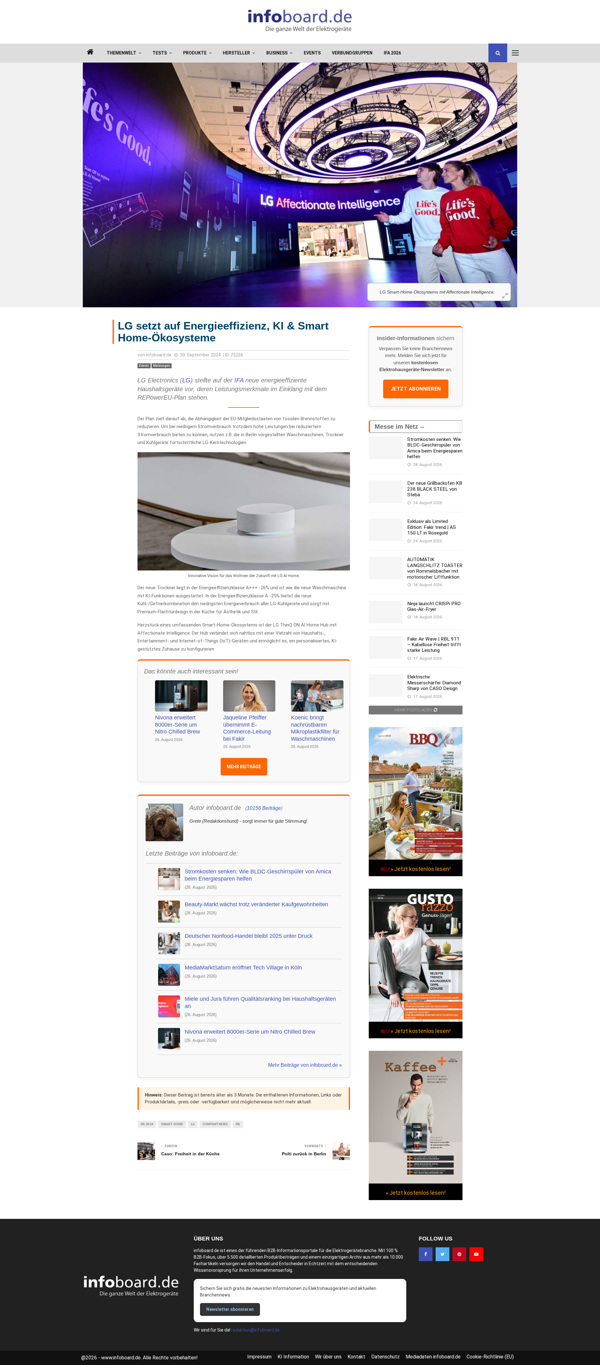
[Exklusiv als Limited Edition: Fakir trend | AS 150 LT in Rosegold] (385, 530)
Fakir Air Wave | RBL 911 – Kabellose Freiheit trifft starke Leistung (434, 644)
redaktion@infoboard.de (255, 1329)
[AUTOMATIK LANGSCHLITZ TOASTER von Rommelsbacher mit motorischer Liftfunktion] (385, 568)
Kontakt (356, 1357)
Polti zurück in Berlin (304, 1153)
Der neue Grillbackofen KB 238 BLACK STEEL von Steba (434, 489)
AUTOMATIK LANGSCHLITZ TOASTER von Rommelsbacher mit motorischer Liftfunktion (434, 568)
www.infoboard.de (121, 1358)
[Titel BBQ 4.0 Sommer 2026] (415, 858)
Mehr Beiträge (244, 766)
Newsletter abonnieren (230, 1309)
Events (312, 52)
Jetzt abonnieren (416, 389)
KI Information (293, 1357)
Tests (159, 52)
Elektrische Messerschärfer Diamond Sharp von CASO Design (434, 682)
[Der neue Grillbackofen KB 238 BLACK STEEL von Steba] (385, 491)
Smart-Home (172, 1124)
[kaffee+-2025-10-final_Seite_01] (415, 1181)
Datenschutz (385, 1357)
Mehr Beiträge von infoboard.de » (305, 1065)
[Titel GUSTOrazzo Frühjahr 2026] (415, 1020)
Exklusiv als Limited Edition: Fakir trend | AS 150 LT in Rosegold (431, 527)
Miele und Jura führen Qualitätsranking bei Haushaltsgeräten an (260, 1002)
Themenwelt (121, 52)
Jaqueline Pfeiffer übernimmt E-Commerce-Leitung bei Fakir (247, 728)
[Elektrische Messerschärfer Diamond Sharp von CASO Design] (385, 685)
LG (186, 380)
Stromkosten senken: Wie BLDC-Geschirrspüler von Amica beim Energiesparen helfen (258, 875)
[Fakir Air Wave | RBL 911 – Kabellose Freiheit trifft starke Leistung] (385, 647)
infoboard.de (158, 354)
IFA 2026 (392, 52)
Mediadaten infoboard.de (433, 1357)
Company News (215, 1124)
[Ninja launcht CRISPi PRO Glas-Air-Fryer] (385, 612)
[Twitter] (442, 1254)
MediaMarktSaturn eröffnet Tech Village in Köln (243, 967)
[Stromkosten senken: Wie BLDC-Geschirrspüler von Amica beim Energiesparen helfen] (385, 448)
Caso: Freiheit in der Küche (190, 1153)
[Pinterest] (459, 1254)
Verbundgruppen (352, 52)
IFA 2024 (147, 1124)
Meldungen (161, 365)
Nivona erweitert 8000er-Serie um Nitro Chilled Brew (177, 724)
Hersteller (236, 52)
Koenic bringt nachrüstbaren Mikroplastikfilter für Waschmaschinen (315, 728)
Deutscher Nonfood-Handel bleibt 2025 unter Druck (248, 936)
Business (277, 52)
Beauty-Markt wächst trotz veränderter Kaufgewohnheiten (256, 904)
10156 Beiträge (264, 808)
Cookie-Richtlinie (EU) (490, 1357)
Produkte (195, 52)
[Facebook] (425, 1254)
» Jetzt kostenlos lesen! (421, 869)
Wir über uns (328, 1357)
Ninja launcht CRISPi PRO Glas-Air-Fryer (434, 606)
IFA (238, 380)
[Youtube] (476, 1254)
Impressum (259, 1357)
